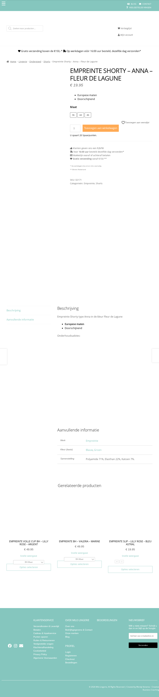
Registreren (71, 655)
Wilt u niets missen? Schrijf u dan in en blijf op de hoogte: (143, 627)
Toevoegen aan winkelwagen (100, 128)
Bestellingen (71, 662)
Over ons (69, 626)
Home (13, 61)
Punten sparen (40, 637)
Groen (98, 450)
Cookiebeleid (39, 651)
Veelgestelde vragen (140, 7)
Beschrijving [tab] (14, 310)
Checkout (70, 659)
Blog (133, 3)
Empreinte (89, 183)
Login (68, 652)
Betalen (37, 629)
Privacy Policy (40, 654)
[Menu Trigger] (3, 3)
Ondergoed (35, 61)
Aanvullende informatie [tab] (20, 319)
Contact (146, 3)
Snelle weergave (28, 555)
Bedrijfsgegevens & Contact (78, 629)
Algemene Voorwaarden (45, 657)
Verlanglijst (126, 28)
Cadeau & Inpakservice (44, 633)
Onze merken (72, 633)
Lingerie (23, 61)
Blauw (89, 450)
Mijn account (126, 34)
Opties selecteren (29, 567)
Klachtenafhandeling (43, 647)
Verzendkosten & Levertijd (46, 626)
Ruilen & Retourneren (44, 640)
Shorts (46, 61)
